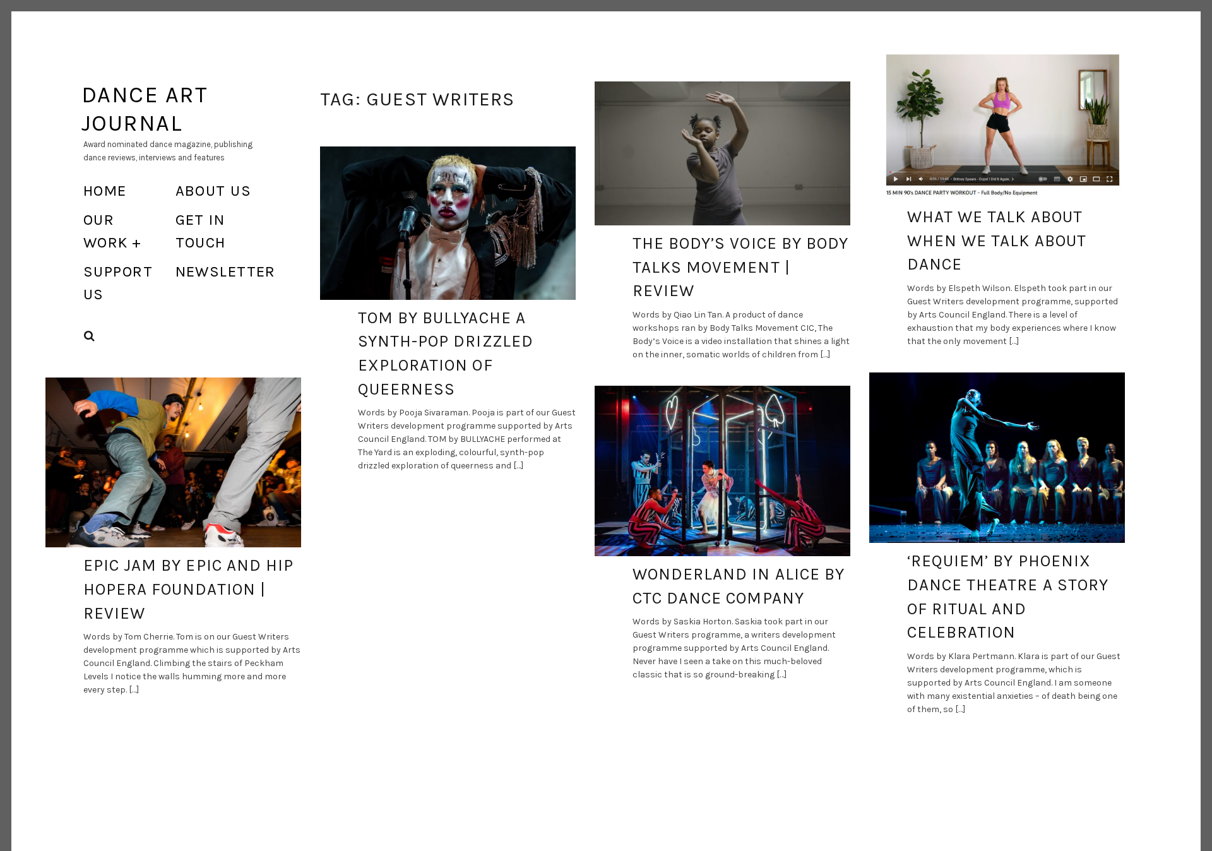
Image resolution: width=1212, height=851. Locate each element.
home (105, 190)
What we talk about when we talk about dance (996, 240)
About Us (213, 190)
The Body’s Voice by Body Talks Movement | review (740, 267)
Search (90, 336)
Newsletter (225, 271)
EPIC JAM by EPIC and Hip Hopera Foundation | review (188, 589)
